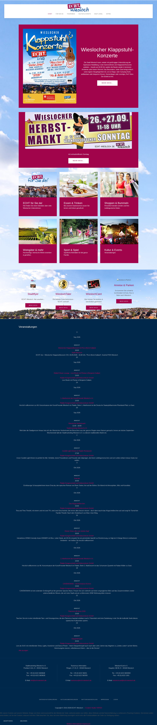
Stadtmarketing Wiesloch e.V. (77, 428)
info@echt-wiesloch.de (38, 680)
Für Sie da (59, 13)
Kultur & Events (84, 13)
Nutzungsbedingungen (69, 699)
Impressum (105, 699)
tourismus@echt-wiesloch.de (81, 680)
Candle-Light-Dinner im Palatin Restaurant (77, 451)
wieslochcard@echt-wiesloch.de (124, 680)
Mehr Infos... (107, 83)
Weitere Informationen (74, 724)
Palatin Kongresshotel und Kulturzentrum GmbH (77, 378)
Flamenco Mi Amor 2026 (76, 611)
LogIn (115, 699)
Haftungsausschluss (89, 699)
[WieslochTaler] (63, 294)
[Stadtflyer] (33, 293)
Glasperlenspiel (77, 639)
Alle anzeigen (23, 650)
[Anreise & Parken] (124, 291)
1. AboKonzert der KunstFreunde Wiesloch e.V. (77, 398)
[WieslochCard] (93, 294)
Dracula (77, 478)
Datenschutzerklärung (48, 699)
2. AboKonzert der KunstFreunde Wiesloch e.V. (77, 558)
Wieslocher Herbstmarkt (76, 423)
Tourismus (71, 13)
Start (49, 13)
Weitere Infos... (38, 184)
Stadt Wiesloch (77, 352)
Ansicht (77, 345)
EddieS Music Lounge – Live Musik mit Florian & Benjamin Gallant (77, 373)
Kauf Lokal (98, 13)
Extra (108, 13)
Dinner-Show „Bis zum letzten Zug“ (77, 531)
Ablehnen (23, 721)
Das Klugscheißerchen (77, 503)
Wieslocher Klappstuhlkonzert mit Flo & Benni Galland (77, 348)
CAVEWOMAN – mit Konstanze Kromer (77, 584)
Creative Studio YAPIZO (93, 708)
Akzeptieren (8, 721)
